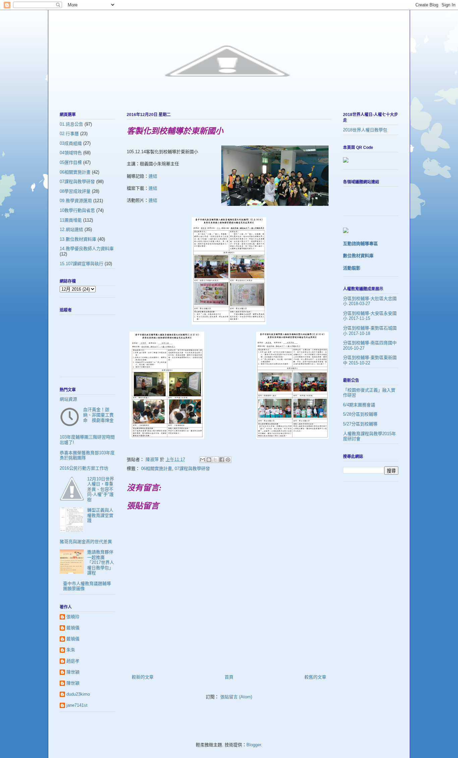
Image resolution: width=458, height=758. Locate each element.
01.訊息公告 (71, 124)
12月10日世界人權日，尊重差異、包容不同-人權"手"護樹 (100, 489)
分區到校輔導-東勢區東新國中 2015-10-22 (370, 360)
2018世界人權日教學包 (365, 129)
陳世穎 (72, 672)
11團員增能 (71, 220)
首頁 (229, 677)
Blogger (253, 744)
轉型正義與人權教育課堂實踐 (100, 515)
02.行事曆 (69, 133)
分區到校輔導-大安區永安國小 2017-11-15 (370, 316)
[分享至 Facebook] (221, 459)
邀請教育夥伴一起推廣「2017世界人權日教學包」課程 (100, 562)
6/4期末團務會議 (359, 404)
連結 (153, 176)
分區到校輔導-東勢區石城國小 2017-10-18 (370, 331)
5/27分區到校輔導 (360, 423)
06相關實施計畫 (156, 468)
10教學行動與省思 (77, 210)
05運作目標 (71, 162)
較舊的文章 (315, 677)
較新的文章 (143, 677)
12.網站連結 (71, 229)
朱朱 (70, 649)
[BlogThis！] (209, 459)
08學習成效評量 (75, 191)
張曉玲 (72, 616)
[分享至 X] (215, 459)
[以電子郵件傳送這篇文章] (202, 459)
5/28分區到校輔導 (360, 414)
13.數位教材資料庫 (78, 239)
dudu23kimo (78, 694)
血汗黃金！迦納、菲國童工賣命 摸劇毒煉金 (98, 414)
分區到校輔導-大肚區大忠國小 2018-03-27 (370, 301)
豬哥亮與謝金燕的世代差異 (86, 541)
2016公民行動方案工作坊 (84, 468)
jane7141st (77, 705)
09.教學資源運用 (76, 200)
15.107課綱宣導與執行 (81, 263)
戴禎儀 (72, 627)
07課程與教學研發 (192, 468)
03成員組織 (71, 143)
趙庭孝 (72, 660)
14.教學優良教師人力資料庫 (87, 248)
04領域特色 (71, 152)
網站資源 (68, 399)
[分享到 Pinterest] (228, 459)
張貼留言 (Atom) (236, 696)
